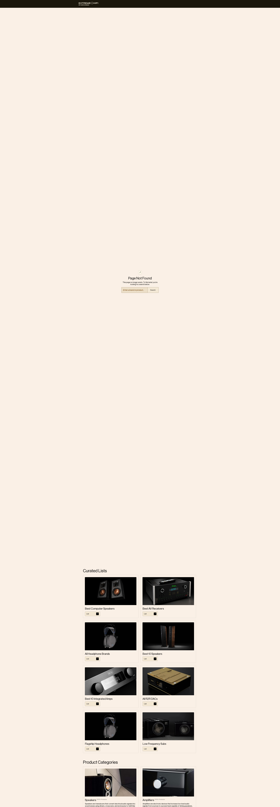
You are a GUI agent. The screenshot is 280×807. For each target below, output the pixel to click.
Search (153, 290)
